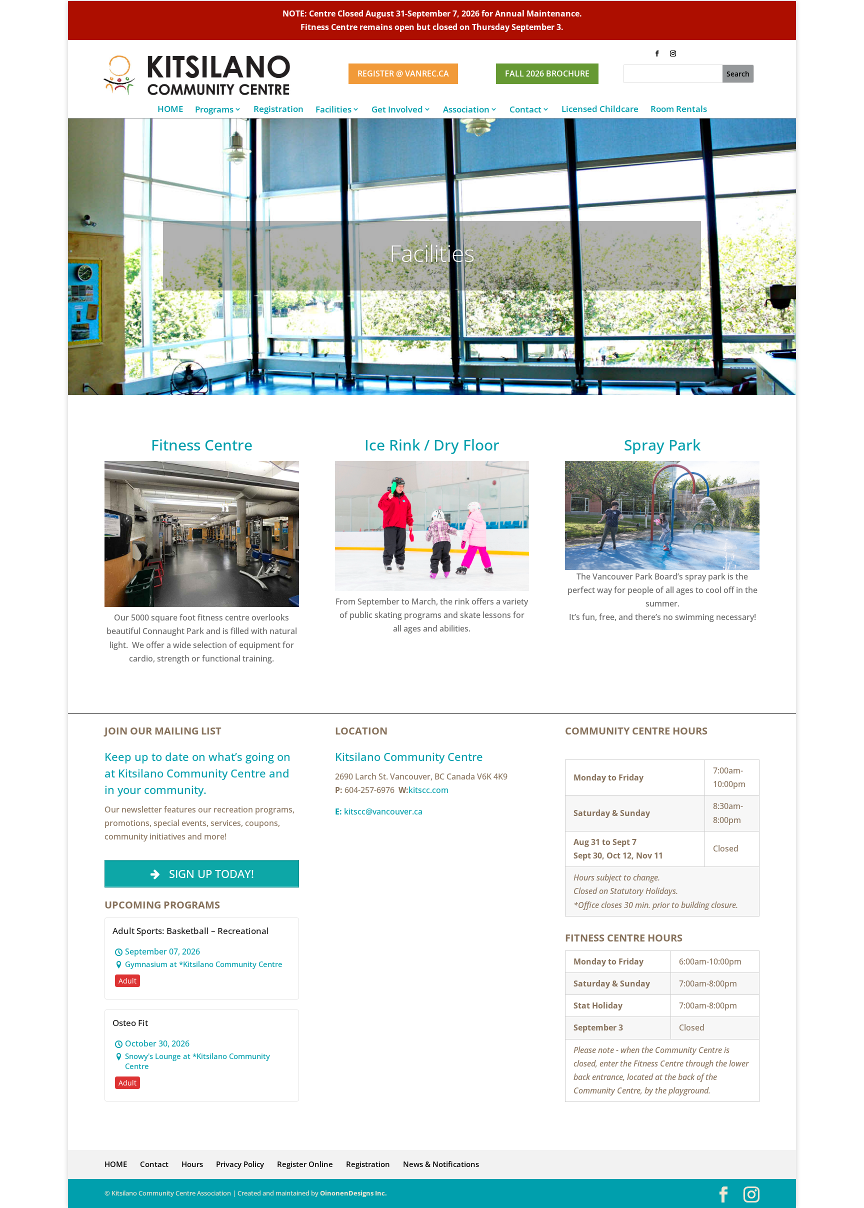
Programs (214, 109)
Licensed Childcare (600, 109)
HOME (170, 109)
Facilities (334, 109)
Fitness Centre (201, 444)
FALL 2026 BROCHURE (547, 73)
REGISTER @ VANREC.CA (403, 73)
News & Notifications (441, 1164)
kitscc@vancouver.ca (378, 811)
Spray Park (662, 444)
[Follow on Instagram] (673, 54)
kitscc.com (428, 790)
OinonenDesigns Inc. (353, 1193)
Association (466, 109)
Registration (279, 109)
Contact (526, 109)
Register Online (305, 1164)
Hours (192, 1164)
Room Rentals (678, 109)
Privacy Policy (240, 1164)
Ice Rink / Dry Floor (432, 444)
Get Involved (397, 109)
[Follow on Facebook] (657, 54)
